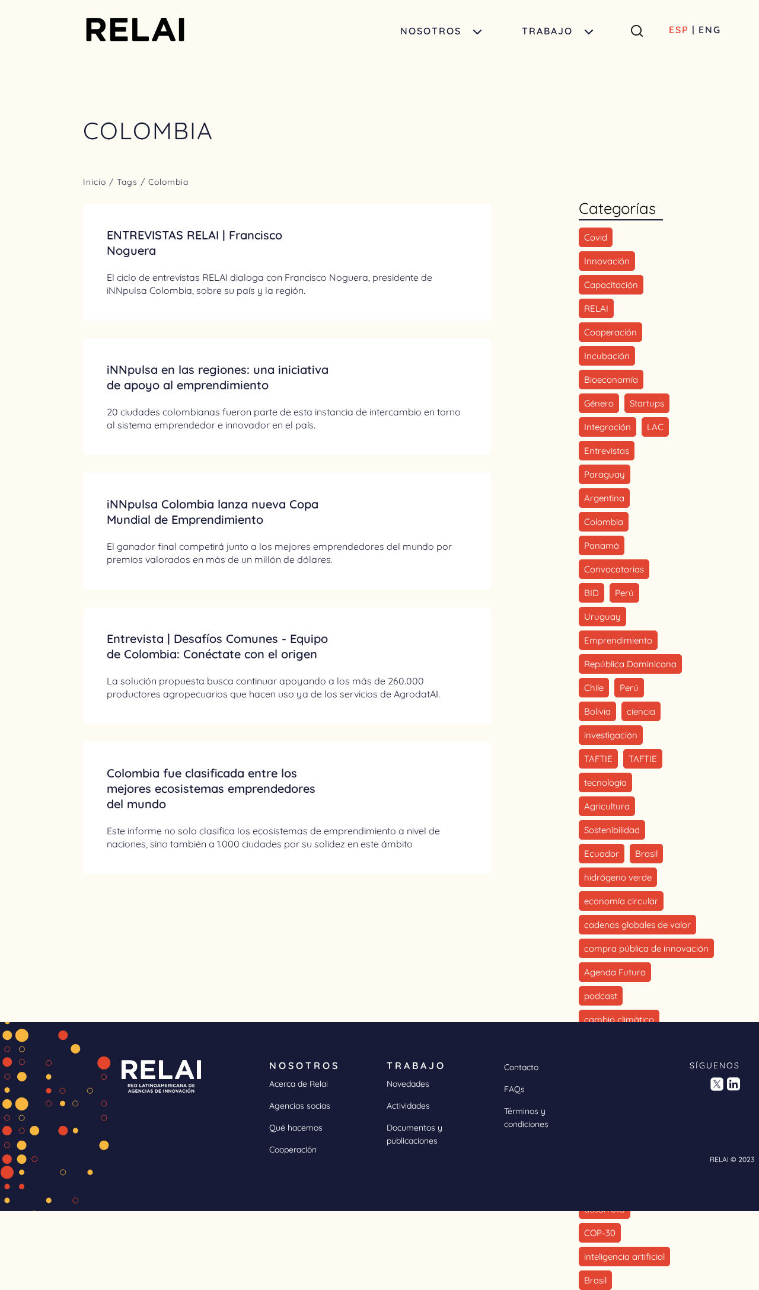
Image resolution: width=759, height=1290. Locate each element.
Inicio (96, 182)
